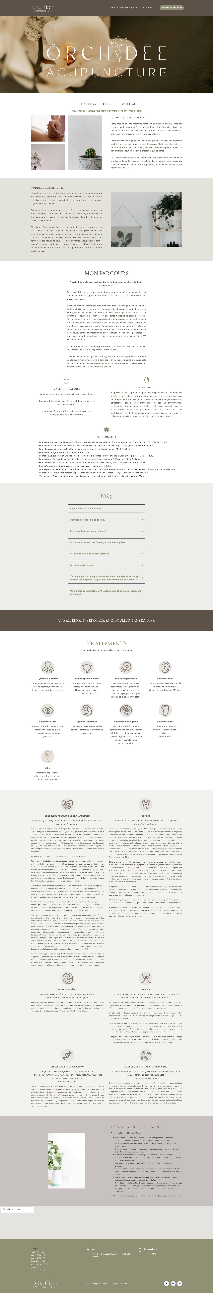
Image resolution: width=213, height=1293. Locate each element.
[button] (106, 508)
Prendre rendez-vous (172, 8)
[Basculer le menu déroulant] (154, 8)
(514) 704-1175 (150, 1254)
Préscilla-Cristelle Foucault (124, 8)
